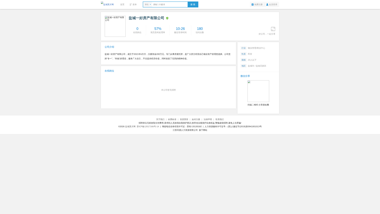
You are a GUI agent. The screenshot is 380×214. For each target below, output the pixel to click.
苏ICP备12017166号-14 (148, 126)
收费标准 (172, 119)
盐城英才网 (130, 126)
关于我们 (160, 119)
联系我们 (220, 119)
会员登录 (273, 4)
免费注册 (258, 4)
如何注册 (196, 119)
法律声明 (208, 119)
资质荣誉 (184, 119)
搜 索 (192, 4)
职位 (147, 4)
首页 (122, 4)
